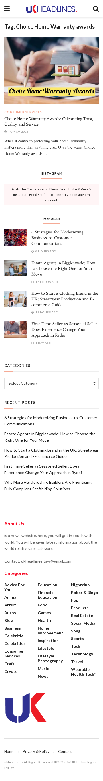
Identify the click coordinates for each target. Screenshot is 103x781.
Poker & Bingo (84, 592)
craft (9, 663)
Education (47, 584)
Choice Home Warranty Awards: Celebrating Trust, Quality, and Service (48, 121)
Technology (82, 653)
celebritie (13, 635)
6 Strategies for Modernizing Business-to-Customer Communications (57, 238)
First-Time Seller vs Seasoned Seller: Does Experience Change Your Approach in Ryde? (64, 329)
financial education (47, 595)
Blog (8, 620)
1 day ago (43, 343)
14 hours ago (46, 282)
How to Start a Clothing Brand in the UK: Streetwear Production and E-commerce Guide (64, 299)
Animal (10, 597)
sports (77, 638)
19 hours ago (46, 312)
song (75, 630)
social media (83, 623)
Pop (74, 600)
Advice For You (14, 587)
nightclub (80, 584)
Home (9, 751)
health (44, 620)
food (43, 604)
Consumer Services (23, 112)
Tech (75, 646)
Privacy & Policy (36, 751)
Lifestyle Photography (50, 658)
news (43, 676)
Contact (65, 751)
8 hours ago (45, 251)
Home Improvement (50, 630)
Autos (10, 612)
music (43, 668)
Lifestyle (46, 648)
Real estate (82, 615)
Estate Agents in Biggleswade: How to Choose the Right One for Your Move (63, 268)
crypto (11, 671)
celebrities (14, 643)
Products (80, 607)
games (44, 612)
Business (12, 628)
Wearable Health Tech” (83, 672)
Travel (77, 661)
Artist (10, 604)
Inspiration (48, 640)
